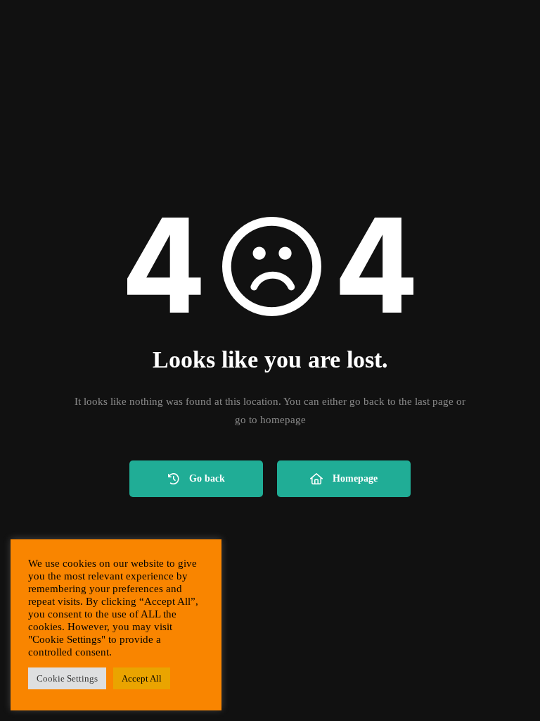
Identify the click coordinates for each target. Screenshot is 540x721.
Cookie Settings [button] (67, 678)
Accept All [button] (142, 678)
